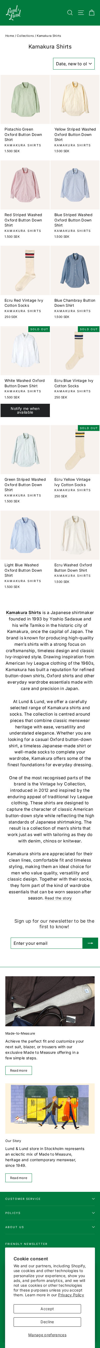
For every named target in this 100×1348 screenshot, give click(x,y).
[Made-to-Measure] (50, 1001)
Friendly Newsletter (26, 1243)
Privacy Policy (71, 1295)
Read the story (58, 898)
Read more (18, 1070)
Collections (25, 36)
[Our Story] (50, 1108)
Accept (47, 1308)
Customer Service (23, 1198)
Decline (47, 1321)
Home (9, 36)
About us (14, 1227)
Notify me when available (25, 410)
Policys (13, 1212)
